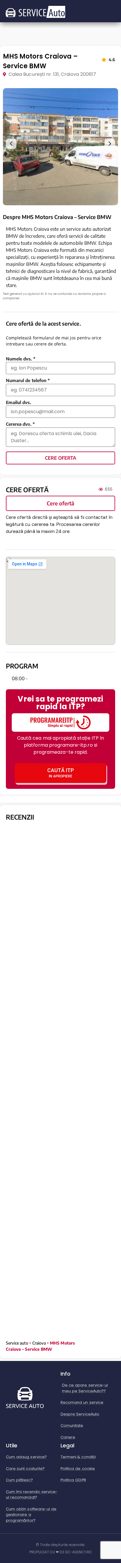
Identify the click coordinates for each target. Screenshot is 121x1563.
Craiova (39, 1342)
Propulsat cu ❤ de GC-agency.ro (60, 1552)
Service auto (17, 1342)
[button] (11, 143)
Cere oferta (60, 458)
